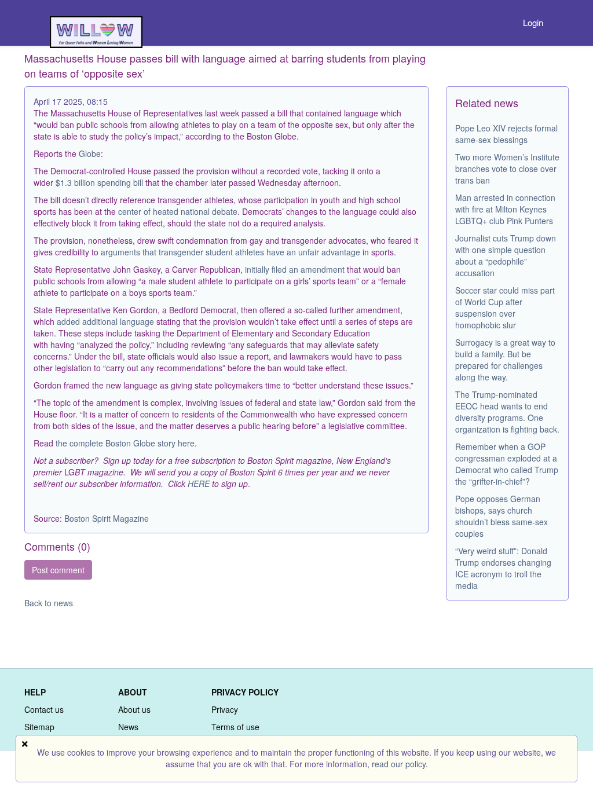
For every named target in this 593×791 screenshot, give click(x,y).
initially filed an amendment (295, 269)
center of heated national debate (177, 211)
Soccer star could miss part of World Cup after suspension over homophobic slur (505, 307)
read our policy (399, 764)
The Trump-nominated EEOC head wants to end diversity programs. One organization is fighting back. (507, 412)
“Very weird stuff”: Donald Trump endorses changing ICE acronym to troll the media (503, 568)
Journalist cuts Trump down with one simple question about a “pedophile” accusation (505, 255)
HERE (199, 483)
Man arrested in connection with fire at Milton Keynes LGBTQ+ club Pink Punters (505, 209)
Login (533, 22)
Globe (90, 153)
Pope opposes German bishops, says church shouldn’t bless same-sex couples (501, 516)
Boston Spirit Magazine (106, 518)
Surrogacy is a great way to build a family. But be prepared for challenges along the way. (505, 359)
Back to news (48, 603)
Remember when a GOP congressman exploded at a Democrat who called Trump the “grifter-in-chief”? (506, 464)
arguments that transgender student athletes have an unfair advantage (230, 252)
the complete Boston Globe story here (125, 443)
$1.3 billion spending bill (99, 182)
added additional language (105, 321)
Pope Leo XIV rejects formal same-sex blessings (506, 133)
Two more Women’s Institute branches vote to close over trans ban (507, 168)
